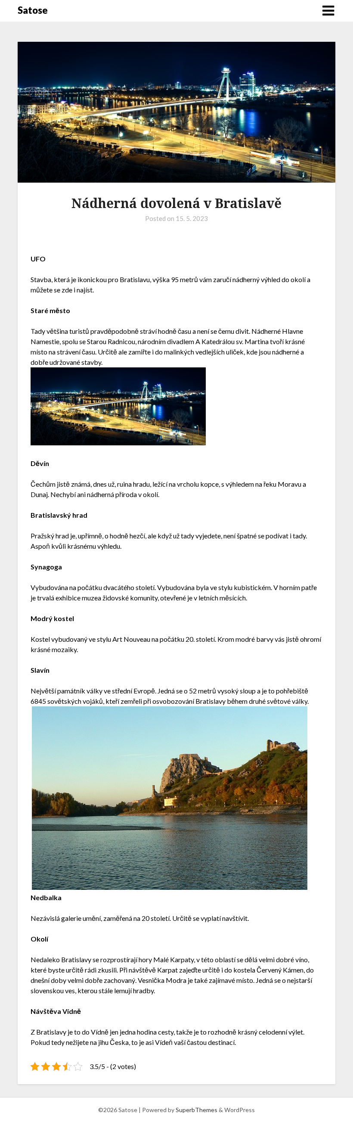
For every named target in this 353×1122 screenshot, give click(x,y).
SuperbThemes (196, 1109)
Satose (33, 10)
